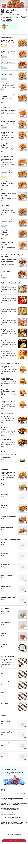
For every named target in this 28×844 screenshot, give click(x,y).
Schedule (23, 17)
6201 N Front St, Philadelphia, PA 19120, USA (11, 15)
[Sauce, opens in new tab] (18, 834)
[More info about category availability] (16, 454)
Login (24, 10)
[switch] (6, 20)
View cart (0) (14, 841)
